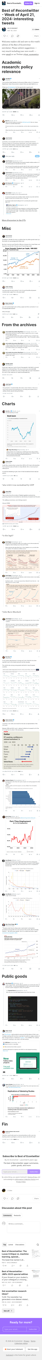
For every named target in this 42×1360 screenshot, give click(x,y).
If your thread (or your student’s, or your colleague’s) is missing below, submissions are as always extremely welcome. (15, 1278)
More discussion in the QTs (14, 220)
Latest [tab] (10, 1245)
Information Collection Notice (25, 1179)
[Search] (37, 1244)
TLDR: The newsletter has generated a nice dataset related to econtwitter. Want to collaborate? (15, 1298)
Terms (33, 1341)
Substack (9, 1355)
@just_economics (30, 54)
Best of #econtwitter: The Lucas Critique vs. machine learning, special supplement (15, 1254)
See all (6, 1311)
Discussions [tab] (19, 1245)
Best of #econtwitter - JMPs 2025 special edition (15, 1272)
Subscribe (28, 3)
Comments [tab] (7, 1215)
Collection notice (21, 1343)
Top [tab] (4, 1245)
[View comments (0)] (12, 36)
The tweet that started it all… (13, 1260)
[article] (21, 1258)
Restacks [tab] (17, 1215)
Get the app (32, 1349)
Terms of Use (32, 1177)
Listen (37, 29)
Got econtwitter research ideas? (14, 1292)
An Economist (12, 28)
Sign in (37, 3)
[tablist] (12, 1215)
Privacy (26, 1341)
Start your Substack (15, 1349)
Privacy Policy (21, 1182)
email (8, 54)
